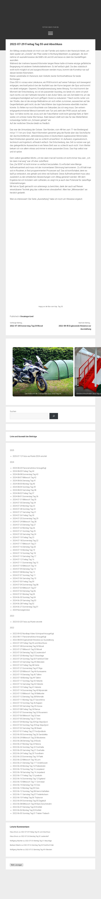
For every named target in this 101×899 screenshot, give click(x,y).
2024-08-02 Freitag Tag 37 (23, 493)
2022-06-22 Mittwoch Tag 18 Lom (27, 760)
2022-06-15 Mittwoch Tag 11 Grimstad (28, 782)
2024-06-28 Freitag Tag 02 (23, 604)
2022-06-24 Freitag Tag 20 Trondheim (28, 753)
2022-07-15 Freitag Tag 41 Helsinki (27, 687)
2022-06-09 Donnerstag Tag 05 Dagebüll (29, 801)
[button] (43, 371)
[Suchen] (53, 416)
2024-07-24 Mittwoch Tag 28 (24, 522)
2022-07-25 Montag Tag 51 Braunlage (28, 656)
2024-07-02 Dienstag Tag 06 (24, 591)
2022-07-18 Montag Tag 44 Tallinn (27, 678)
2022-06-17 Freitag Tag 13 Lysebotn (27, 775)
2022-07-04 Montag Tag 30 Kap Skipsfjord (30, 722)
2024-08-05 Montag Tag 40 (24, 484)
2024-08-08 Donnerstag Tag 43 (25, 474)
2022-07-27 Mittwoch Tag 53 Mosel (27, 649)
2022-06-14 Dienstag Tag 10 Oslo (26, 785)
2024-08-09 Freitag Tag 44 (23, 471)
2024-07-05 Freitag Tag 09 (23, 582)
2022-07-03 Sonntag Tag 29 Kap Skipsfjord (30, 725)
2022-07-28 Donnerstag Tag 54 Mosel (26, 326)
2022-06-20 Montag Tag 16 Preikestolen (29, 766)
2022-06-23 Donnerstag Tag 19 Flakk (28, 757)
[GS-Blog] (50, 23)
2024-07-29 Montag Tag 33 (24, 506)
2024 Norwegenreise (21, 610)
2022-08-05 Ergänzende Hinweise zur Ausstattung (75, 327)
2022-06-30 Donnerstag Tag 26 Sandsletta (30, 734)
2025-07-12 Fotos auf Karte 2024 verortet (30, 456)
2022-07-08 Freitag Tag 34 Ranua (26, 709)
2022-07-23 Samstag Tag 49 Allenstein (28, 662)
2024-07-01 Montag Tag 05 (24, 594)
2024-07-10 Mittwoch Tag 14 (24, 566)
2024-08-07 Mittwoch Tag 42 (24, 477)
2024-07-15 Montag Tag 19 (24, 550)
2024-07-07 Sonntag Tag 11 (24, 575)
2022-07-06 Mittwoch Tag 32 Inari (26, 716)
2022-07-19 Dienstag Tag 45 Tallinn (27, 675)
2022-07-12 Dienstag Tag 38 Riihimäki (28, 697)
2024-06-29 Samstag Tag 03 (24, 600)
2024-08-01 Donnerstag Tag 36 (25, 496)
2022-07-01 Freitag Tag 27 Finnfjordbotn (29, 731)
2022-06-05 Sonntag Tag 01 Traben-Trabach (31, 813)
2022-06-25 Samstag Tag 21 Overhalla (28, 750)
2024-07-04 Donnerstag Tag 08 (25, 585)
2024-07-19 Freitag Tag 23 (23, 537)
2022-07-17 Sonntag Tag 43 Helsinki (27, 681)
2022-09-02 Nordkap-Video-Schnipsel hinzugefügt (33, 634)
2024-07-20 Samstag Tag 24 (24, 534)
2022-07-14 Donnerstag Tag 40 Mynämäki (30, 690)
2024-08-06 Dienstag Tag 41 (24, 481)
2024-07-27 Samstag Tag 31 (24, 512)
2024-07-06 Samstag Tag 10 (24, 578)
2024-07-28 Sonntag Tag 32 (24, 509)
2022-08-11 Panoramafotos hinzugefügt (29, 637)
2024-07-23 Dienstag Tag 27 (24, 525)
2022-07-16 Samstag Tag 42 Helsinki (28, 684)
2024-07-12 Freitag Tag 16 (23, 559)
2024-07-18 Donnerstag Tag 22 (25, 541)
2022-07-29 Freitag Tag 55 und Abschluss (30, 643)
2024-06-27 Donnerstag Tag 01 (25, 607)
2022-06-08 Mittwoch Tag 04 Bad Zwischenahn (32, 804)
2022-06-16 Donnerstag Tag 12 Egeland (29, 779)
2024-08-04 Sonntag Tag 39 (24, 487)
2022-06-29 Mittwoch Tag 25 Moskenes (29, 738)
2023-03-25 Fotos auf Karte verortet (27, 622)
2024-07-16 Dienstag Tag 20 (24, 547)
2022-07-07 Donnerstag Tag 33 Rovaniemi (30, 712)
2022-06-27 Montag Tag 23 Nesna (27, 744)
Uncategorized (26, 316)
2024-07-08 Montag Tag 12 (24, 572)
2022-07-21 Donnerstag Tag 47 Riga (27, 668)
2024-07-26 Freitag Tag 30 (23, 515)
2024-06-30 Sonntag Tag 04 (24, 597)
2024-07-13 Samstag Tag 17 (24, 556)
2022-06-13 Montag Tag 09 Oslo (26, 788)
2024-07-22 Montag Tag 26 (24, 528)
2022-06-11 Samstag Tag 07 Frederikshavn (30, 794)
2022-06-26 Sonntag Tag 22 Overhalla (28, 747)
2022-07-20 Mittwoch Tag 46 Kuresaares (29, 671)
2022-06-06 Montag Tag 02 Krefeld (27, 810)
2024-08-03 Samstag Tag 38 (24, 490)
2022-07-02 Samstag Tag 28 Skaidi (27, 728)
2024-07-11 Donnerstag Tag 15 (25, 563)
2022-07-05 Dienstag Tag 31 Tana (26, 719)
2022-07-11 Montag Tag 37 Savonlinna (29, 700)
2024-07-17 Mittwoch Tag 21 (24, 544)
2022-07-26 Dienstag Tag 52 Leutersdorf (29, 652)
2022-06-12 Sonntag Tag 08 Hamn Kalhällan (31, 791)
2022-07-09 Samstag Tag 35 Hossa (27, 706)
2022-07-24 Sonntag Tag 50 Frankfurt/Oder (30, 659)
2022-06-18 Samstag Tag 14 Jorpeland (29, 772)
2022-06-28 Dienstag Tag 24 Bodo (27, 741)
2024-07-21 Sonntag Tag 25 (24, 531)
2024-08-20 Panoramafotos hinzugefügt (29, 468)
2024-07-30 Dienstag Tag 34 (24, 503)
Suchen (13, 411)
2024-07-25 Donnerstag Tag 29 (25, 518)
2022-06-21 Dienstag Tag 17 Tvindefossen (30, 763)
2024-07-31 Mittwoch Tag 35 (24, 500)
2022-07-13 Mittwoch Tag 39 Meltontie (28, 693)
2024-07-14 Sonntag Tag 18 (24, 553)
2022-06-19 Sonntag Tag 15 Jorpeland (28, 769)
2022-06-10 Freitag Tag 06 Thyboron (28, 798)
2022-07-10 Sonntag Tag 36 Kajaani (27, 703)
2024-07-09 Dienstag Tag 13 (24, 569)
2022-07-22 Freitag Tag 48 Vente (26, 665)
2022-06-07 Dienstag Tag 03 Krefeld (27, 807)
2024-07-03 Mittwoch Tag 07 (24, 588)
